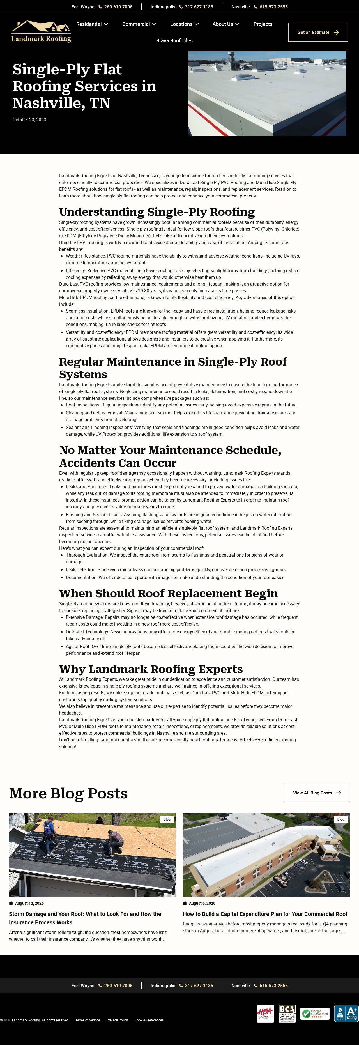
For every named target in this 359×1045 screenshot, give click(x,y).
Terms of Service (87, 1020)
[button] (92, 28)
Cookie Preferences (149, 1020)
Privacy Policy (117, 1020)
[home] (41, 31)
